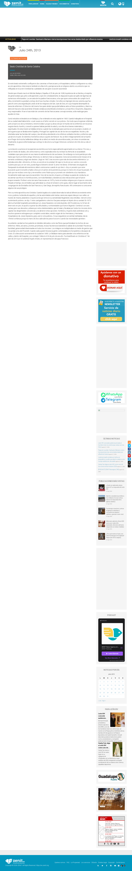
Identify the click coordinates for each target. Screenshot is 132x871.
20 (119, 689)
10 (108, 685)
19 (115, 689)
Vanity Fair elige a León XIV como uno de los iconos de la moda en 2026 (104, 747)
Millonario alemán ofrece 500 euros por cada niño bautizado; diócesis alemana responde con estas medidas (115, 524)
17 (108, 689)
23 (104, 692)
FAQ (68, 862)
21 (123, 689)
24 (108, 692)
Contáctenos (120, 862)
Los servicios (85, 862)
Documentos (64, 4)
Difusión (94, 862)
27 (119, 692)
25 (111, 692)
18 (111, 689)
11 (111, 685)
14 (123, 685)
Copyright (111, 862)
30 (104, 696)
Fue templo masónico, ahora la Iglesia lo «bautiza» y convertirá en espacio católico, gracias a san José (115, 511)
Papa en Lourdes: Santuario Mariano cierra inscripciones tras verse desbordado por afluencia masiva (111, 452)
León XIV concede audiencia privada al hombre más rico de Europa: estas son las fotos (111, 445)
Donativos (75, 4)
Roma (42, 4)
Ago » (104, 700)
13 (119, 685)
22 (100, 692)
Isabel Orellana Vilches (18, 75)
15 (100, 689)
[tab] (105, 818)
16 (104, 689)
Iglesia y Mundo (52, 4)
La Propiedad (75, 862)
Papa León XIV (33, 4)
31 (108, 696)
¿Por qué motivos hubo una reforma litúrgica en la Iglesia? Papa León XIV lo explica (115, 535)
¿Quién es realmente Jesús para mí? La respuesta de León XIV (115, 487)
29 (100, 696)
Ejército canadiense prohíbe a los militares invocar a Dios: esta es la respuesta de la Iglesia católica (115, 498)
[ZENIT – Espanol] (16, 3)
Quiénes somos (60, 862)
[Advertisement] (66, 22)
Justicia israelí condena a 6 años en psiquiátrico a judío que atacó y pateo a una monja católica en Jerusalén (111, 459)
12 (115, 685)
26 (115, 692)
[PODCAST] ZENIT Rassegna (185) (108, 469)
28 (123, 692)
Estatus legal (102, 862)
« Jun (99, 700)
